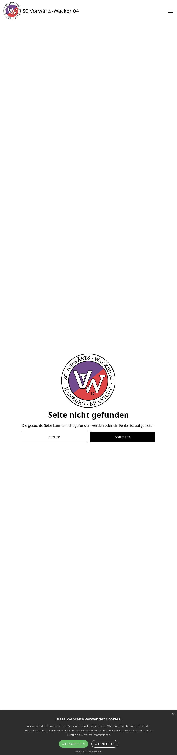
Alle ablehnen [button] (104, 743)
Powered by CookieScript (88, 751)
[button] (169, 10)
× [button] (173, 714)
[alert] (88, 732)
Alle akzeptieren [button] (73, 743)
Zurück (54, 437)
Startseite (123, 437)
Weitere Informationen (97, 734)
